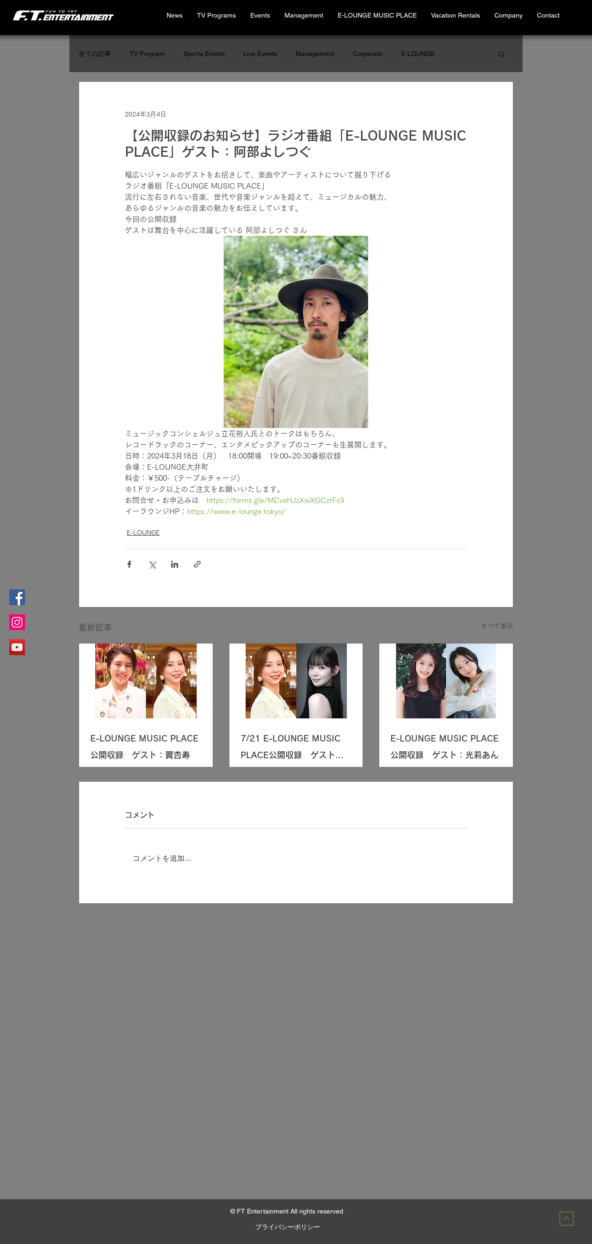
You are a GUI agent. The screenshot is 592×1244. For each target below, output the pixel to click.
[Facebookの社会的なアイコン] (17, 597)
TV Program (147, 53)
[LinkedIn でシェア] (174, 564)
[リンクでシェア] (197, 564)
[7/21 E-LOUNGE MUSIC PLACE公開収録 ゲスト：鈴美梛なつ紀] (296, 680)
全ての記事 (95, 53)
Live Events (260, 53)
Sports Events (204, 53)
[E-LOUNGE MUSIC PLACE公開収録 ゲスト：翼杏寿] (146, 680)
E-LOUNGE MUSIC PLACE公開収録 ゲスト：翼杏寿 (144, 746)
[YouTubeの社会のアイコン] (17, 647)
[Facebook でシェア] (129, 564)
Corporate (367, 53)
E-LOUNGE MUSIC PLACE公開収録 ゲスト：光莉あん (444, 746)
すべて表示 (497, 626)
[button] (455, 15)
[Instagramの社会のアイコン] (17, 622)
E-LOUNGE (418, 53)
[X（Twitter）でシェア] (152, 564)
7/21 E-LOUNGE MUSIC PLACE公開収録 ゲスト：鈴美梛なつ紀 (292, 748)
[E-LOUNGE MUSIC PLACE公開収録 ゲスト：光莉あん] (446, 680)
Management (315, 53)
